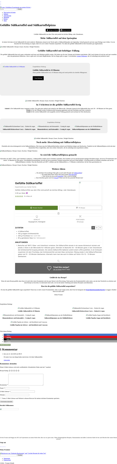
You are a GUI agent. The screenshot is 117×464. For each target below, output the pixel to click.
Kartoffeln (60, 176)
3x (100, 227)
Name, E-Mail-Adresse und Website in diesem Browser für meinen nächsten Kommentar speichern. (31, 398)
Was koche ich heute (10, 12)
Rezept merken (5, 345)
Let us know (57, 269)
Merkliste (6, 17)
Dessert (56, 178)
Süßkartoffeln (78, 173)
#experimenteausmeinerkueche (95, 290)
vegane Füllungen (82, 56)
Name (2, 388)
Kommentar (4, 385)
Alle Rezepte (7, 15)
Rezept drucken (66, 30)
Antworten (7, 360)
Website (2, 395)
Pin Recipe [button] (81, 208)
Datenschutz (7, 460)
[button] (16, 196)
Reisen (6, 19)
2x (96, 227)
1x (93, 227)
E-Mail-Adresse (5, 391)
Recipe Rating (4, 370)
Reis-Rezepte (73, 174)
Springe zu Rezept (53, 30)
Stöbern (6, 14)
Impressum (7, 458)
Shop (5, 20)
